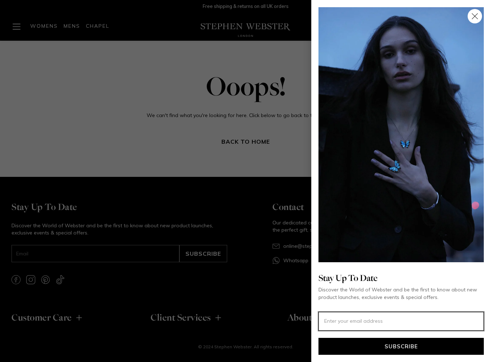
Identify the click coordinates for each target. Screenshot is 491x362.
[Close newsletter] (475, 16)
